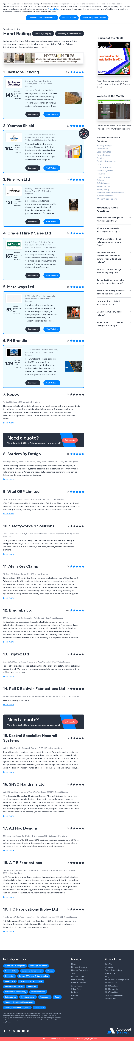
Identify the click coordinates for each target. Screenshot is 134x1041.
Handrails (101, 174)
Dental (50, 971)
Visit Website (52, 114)
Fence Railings (103, 155)
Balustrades (102, 148)
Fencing (100, 158)
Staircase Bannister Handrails (110, 192)
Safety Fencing (104, 186)
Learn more (33, 114)
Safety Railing (103, 189)
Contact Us (110, 973)
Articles (74, 995)
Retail (57, 997)
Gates (100, 164)
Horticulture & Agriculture (31, 981)
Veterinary (39, 1007)
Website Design (77, 976)
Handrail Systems (105, 170)
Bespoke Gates (104, 152)
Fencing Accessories (106, 161)
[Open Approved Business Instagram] (9, 1031)
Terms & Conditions (113, 970)
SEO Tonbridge (111, 992)
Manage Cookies (69, 18)
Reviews (74, 992)
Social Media (76, 986)
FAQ (73, 998)
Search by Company (43, 34)
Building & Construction (32, 971)
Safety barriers (103, 183)
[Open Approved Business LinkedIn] (18, 1031)
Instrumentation (38, 992)
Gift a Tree (75, 989)
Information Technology (15, 992)
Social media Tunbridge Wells (117, 980)
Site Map (109, 964)
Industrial (32, 986)
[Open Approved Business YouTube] (23, 1031)
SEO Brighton (111, 983)
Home (73, 964)
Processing (44, 997)
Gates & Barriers (104, 167)
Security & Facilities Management (19, 1002)
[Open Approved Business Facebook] (4, 1031)
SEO (73, 973)
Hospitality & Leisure (14, 986)
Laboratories (10, 997)
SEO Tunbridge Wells (114, 995)
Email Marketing (77, 980)
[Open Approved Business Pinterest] (14, 1031)
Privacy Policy (53, 9)
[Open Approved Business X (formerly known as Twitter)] (28, 1031)
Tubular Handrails (105, 195)
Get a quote (70, 440)
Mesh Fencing (103, 177)
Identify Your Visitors (80, 970)
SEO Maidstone (111, 986)
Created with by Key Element (85, 1039)
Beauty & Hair (11, 971)
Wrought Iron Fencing (107, 199)
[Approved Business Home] (119, 1031)
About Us (109, 967)
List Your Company (79, 967)
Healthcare (10, 981)
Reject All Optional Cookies (94, 18)
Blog (107, 976)
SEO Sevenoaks (111, 989)
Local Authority (28, 997)
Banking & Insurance (38, 966)
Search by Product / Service (69, 34)
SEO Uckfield (110, 998)
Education (9, 976)
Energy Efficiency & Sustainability (33, 976)
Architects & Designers (15, 966)
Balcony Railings (104, 145)
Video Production (78, 983)
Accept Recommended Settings (41, 18)
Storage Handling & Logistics (17, 1007)
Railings (100, 180)
